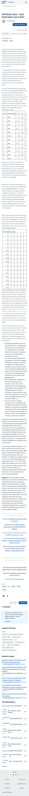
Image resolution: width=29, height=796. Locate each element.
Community (11, 2)
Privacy (7, 779)
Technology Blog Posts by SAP (9, 6)
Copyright (7, 783)
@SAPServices (20, 579)
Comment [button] (23, 602)
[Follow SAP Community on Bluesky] (13, 774)
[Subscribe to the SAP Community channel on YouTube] (16, 774)
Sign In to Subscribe (19, 24)
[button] (3, 33)
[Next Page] (16, 652)
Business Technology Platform (9, 650)
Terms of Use (22, 779)
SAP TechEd (5, 40)
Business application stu (8, 647)
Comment (7, 621)
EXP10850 (12, 548)
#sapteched (12, 519)
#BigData (14, 529)
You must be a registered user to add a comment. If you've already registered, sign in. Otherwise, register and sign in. (14, 615)
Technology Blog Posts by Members (13, 673)
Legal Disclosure (22, 783)
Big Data (14, 177)
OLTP (15, 90)
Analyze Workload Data (8, 642)
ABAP (4, 631)
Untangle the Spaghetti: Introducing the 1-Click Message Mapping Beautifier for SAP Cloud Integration (14, 669)
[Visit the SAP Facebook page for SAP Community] (10, 774)
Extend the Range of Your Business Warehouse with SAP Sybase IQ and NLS (14, 540)
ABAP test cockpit (6, 637)
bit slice (19, 586)
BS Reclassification (19, 642)
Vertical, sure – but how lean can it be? (13, 15)
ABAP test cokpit (16, 637)
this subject (8, 532)
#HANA (16, 524)
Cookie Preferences (7, 792)
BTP (3, 644)
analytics (4, 586)
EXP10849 (8, 534)
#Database (22, 524)
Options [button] (13, 27)
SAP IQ (11, 40)
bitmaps (4, 589)
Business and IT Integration (13, 644)
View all (4, 766)
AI (15, 639)
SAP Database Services (20, 569)
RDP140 (17, 538)
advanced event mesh (7, 639)
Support (22, 788)
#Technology (6, 527)
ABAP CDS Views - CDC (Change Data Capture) (12, 634)
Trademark (7, 788)
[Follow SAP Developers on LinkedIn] (18, 774)
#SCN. (17, 575)
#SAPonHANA (19, 527)
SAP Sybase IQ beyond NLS (16, 534)
